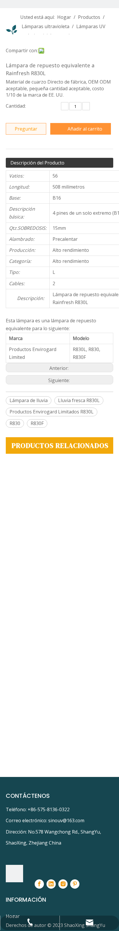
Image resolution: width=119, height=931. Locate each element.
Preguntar (26, 129)
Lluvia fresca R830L (79, 400)
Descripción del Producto (37, 163)
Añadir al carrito (85, 129)
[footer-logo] (14, 873)
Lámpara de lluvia (29, 400)
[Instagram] (63, 884)
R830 (15, 423)
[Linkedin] (51, 884)
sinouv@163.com (66, 820)
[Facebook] (39, 884)
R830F (37, 423)
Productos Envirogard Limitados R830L (52, 411)
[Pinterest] (74, 884)
